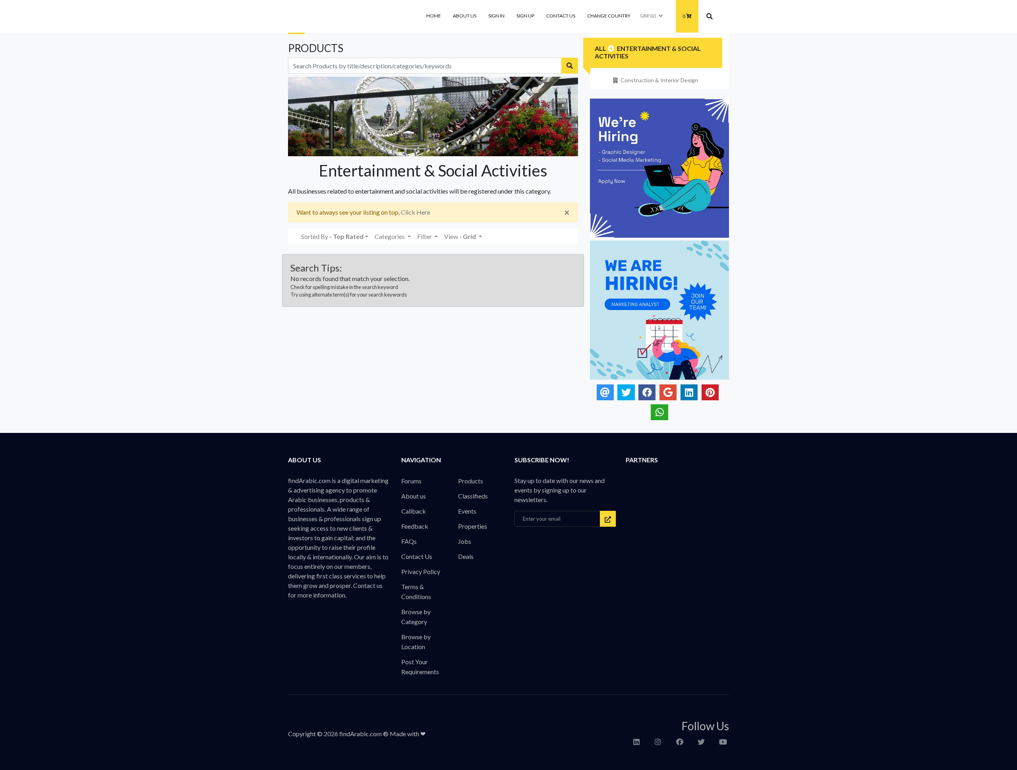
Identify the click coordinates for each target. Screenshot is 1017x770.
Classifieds (473, 496)
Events (467, 511)
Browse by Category (416, 616)
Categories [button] (390, 236)
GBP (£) (648, 16)
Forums (411, 481)
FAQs (409, 541)
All (600, 48)
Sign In (496, 16)
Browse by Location (416, 641)
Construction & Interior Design (659, 80)
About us (464, 16)
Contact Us (560, 16)
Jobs (464, 541)
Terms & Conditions (416, 591)
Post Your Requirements (420, 666)
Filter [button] (425, 236)
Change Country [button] (608, 16)
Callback (413, 511)
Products (470, 481)
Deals (466, 556)
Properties (472, 526)
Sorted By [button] (332, 236)
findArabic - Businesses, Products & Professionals (347, 16)
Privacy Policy (420, 571)
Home (433, 16)
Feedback (414, 526)
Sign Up (525, 16)
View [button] (460, 236)
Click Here (415, 212)
